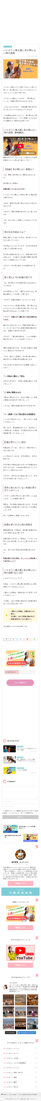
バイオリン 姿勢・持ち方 (21, 1072)
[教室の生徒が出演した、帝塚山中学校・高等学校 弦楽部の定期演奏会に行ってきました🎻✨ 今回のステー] (32, 999)
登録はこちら (20, 927)
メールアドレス (11, 672)
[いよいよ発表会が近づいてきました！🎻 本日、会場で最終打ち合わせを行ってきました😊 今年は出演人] (20, 999)
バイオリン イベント (21, 1048)
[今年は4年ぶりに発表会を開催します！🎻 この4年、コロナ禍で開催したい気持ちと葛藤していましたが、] (32, 1023)
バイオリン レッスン (21, 1068)
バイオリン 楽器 (7, 46)
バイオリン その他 (21, 1058)
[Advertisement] (20, 21)
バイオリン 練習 (21, 1082)
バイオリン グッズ (21, 1053)
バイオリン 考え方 (21, 1087)
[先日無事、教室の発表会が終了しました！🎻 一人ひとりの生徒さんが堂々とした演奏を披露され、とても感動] (20, 1023)
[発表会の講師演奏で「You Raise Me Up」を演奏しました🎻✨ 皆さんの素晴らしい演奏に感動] (32, 1011)
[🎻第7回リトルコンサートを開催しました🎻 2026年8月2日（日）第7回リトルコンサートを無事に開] (8, 999)
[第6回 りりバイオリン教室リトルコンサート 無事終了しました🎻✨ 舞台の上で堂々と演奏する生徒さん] (20, 1011)
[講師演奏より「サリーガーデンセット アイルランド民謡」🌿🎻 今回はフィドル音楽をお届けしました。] (8, 1011)
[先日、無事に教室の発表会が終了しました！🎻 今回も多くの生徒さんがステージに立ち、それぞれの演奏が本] (8, 1023)
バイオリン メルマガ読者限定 (21, 1063)
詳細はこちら (20, 883)
